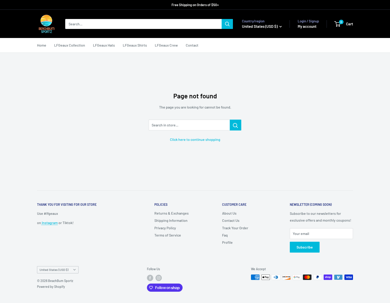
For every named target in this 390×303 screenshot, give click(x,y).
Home (41, 45)
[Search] (227, 24)
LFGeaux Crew (166, 45)
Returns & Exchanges (171, 213)
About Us (229, 213)
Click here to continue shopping (195, 139)
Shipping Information (171, 220)
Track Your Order (235, 228)
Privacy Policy (165, 228)
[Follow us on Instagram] (159, 278)
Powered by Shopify (51, 287)
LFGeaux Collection (69, 45)
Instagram (49, 222)
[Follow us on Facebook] (150, 278)
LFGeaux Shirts (135, 45)
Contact (192, 45)
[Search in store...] (235, 125)
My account (307, 26)
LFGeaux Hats (104, 45)
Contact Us (230, 220)
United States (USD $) (53, 270)
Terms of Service (167, 235)
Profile (227, 242)
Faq (225, 235)
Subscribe (305, 247)
